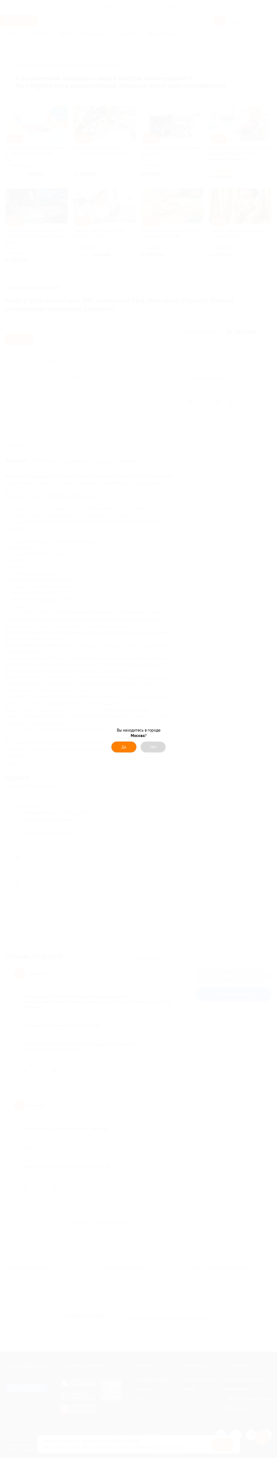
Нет (153, 747)
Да (123, 747)
